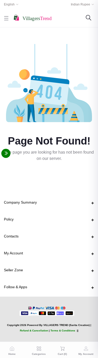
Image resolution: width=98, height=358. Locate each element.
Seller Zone (13, 270)
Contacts (11, 236)
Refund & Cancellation (34, 330)
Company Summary (20, 202)
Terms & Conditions (62, 330)
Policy (9, 219)
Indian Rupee (80, 4)
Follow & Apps (15, 287)
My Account (13, 253)
